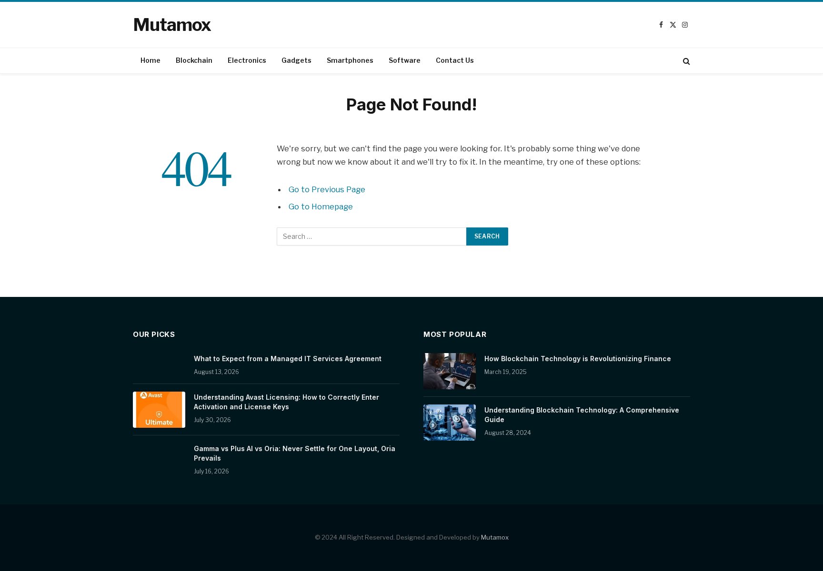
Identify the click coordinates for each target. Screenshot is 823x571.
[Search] (685, 60)
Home (151, 60)
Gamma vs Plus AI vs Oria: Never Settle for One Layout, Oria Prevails (294, 453)
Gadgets (296, 60)
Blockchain (194, 60)
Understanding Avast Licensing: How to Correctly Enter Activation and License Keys (286, 402)
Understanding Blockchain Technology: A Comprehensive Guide (581, 414)
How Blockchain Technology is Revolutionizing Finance (577, 358)
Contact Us (455, 60)
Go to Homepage (321, 206)
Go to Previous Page (327, 189)
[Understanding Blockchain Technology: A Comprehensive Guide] (449, 422)
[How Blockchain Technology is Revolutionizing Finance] (449, 371)
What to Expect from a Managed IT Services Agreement (287, 358)
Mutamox (495, 537)
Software (405, 60)
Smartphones (350, 60)
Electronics (247, 60)
